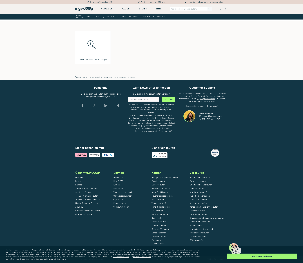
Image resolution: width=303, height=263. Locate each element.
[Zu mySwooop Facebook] (82, 105)
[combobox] (191, 9)
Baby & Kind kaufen (160, 214)
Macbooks (133, 16)
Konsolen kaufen (159, 233)
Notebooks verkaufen (199, 192)
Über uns (79, 177)
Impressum (61, 259)
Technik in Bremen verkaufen (88, 199)
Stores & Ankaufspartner (86, 188)
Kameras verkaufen (198, 203)
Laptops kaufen (158, 185)
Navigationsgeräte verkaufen (202, 229)
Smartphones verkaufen (200, 177)
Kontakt (116, 185)
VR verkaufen (196, 225)
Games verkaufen (197, 210)
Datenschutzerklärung (44, 259)
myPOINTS (118, 199)
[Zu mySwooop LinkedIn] (106, 105)
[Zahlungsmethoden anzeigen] (82, 155)
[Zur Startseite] (84, 8)
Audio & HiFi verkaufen (200, 196)
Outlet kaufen (158, 244)
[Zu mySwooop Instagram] (93, 105)
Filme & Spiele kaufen (161, 207)
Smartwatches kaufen (161, 188)
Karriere (78, 185)
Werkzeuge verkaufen (199, 233)
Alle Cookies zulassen (262, 256)
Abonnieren (168, 99)
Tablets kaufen (158, 181)
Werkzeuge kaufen (160, 203)
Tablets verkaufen (198, 181)
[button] (209, 8)
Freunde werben (120, 203)
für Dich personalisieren (142, 257)
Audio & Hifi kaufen (160, 192)
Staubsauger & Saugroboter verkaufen (207, 218)
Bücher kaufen (158, 199)
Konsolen (161, 16)
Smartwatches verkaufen (201, 185)
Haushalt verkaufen (198, 214)
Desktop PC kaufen (160, 229)
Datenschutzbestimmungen (146, 107)
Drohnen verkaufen (198, 199)
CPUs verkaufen (197, 240)
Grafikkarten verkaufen (200, 221)
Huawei (110, 16)
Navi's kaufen (157, 210)
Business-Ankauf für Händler (87, 210)
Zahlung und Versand (122, 192)
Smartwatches (147, 16)
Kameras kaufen (159, 236)
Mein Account (119, 177)
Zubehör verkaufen (198, 236)
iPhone (90, 16)
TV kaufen (156, 240)
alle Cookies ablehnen (121, 257)
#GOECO (79, 207)
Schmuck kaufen (159, 221)
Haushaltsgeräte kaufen (162, 196)
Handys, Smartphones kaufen (165, 177)
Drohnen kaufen (159, 225)
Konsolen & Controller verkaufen (204, 207)
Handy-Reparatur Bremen (86, 203)
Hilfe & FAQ (118, 181)
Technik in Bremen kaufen (86, 196)
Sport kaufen (157, 218)
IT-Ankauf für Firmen (84, 214)
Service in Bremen (83, 192)
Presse (78, 181)
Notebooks (121, 16)
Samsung (100, 16)
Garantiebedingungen (122, 196)
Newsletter (118, 188)
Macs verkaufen (197, 188)
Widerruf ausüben (121, 207)
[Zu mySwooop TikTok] (118, 105)
